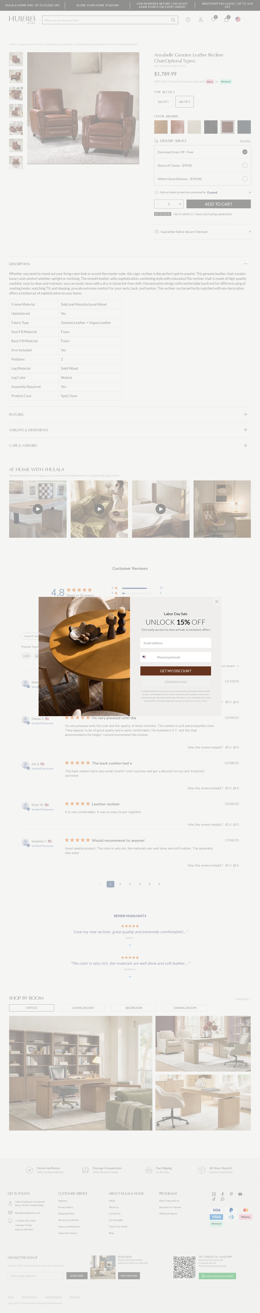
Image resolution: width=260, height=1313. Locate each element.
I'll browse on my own (176, 681)
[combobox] (147, 657)
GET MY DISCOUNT (176, 671)
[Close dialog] (217, 601)
